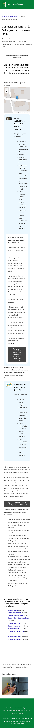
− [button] (6, 91)
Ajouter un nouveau (17, 713)
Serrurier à (14, 626)
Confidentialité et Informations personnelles (16, 710)
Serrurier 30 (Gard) (14, 16)
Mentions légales (22, 708)
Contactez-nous (11, 708)
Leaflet (14, 112)
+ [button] (6, 89)
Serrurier (4, 16)
